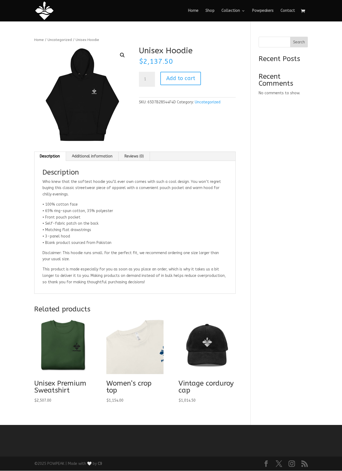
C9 (100, 463)
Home (193, 11)
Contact (288, 11)
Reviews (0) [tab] (134, 156)
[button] (122, 55)
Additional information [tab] (92, 156)
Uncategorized (60, 40)
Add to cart (180, 78)
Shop (210, 11)
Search (299, 42)
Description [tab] (50, 156)
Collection (230, 11)
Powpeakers (263, 11)
